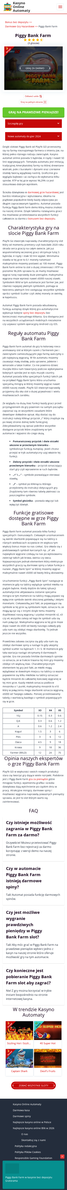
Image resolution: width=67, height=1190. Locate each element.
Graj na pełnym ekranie (32, 102)
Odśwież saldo (32, 96)
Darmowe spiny (22, 1116)
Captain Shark (19, 1071)
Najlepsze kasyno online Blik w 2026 (33, 1128)
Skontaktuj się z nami (33, 1140)
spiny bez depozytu (34, 312)
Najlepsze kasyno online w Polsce (32, 1122)
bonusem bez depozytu (41, 218)
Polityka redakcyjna (26, 1146)
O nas (24, 1134)
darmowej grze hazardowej (43, 192)
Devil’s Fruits (47, 1071)
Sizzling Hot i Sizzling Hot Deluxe (19, 1043)
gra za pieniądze (38, 779)
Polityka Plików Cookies (28, 1152)
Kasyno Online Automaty (27, 1104)
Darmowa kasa (21, 1110)
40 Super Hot (47, 1043)
